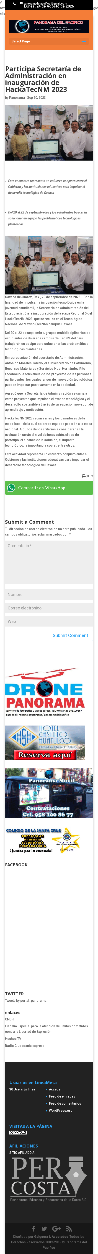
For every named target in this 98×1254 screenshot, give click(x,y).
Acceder (55, 1089)
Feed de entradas (62, 1096)
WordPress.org (60, 1110)
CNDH (9, 1019)
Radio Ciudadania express (24, 1046)
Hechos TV (13, 1039)
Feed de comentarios (65, 1103)
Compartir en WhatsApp (41, 487)
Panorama (17, 97)
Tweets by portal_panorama (25, 1000)
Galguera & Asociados (51, 1236)
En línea (22, 1089)
